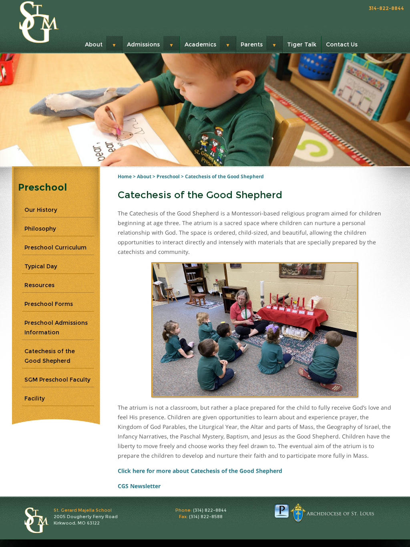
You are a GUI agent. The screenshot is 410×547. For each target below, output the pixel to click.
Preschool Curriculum (55, 247)
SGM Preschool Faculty (57, 379)
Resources (39, 285)
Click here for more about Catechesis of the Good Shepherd (200, 471)
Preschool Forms (48, 304)
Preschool (168, 176)
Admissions (143, 44)
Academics (200, 44)
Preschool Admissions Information (56, 327)
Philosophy (40, 228)
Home (125, 176)
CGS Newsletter (139, 486)
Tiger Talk (301, 44)
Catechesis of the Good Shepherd (224, 176)
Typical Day (40, 266)
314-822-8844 (386, 8)
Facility (34, 398)
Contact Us (342, 44)
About (93, 44)
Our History (40, 209)
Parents (252, 44)
